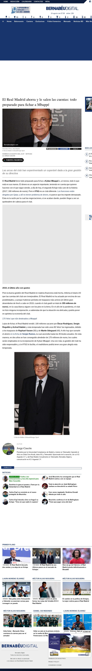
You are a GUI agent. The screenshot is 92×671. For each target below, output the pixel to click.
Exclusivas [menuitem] (40, 21)
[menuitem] (3, 21)
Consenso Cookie (54, 665)
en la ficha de (16, 334)
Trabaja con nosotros (57, 658)
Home (6, 1)
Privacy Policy (53, 662)
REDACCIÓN (14, 1)
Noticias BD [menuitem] (78, 21)
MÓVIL (47, 1)
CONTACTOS (38, 1)
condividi (63, 149)
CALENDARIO (27, 1)
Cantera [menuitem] (29, 21)
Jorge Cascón (9, 156)
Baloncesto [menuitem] (19, 21)
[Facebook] (90, 1)
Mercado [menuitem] (67, 21)
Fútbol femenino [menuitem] (54, 21)
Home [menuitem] (9, 21)
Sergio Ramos (28, 334)
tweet (75, 149)
